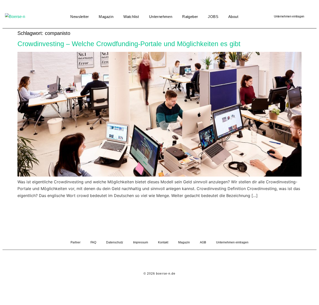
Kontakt (163, 242)
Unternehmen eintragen (289, 16)
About (233, 16)
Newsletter (79, 16)
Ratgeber (190, 16)
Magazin (106, 16)
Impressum (140, 242)
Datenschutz (114, 242)
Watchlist (131, 16)
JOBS (213, 16)
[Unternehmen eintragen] (310, 16)
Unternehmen (160, 16)
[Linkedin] (153, 261)
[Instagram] (166, 261)
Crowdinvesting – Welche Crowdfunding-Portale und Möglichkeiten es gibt (128, 44)
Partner (75, 242)
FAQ (93, 242)
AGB (203, 242)
